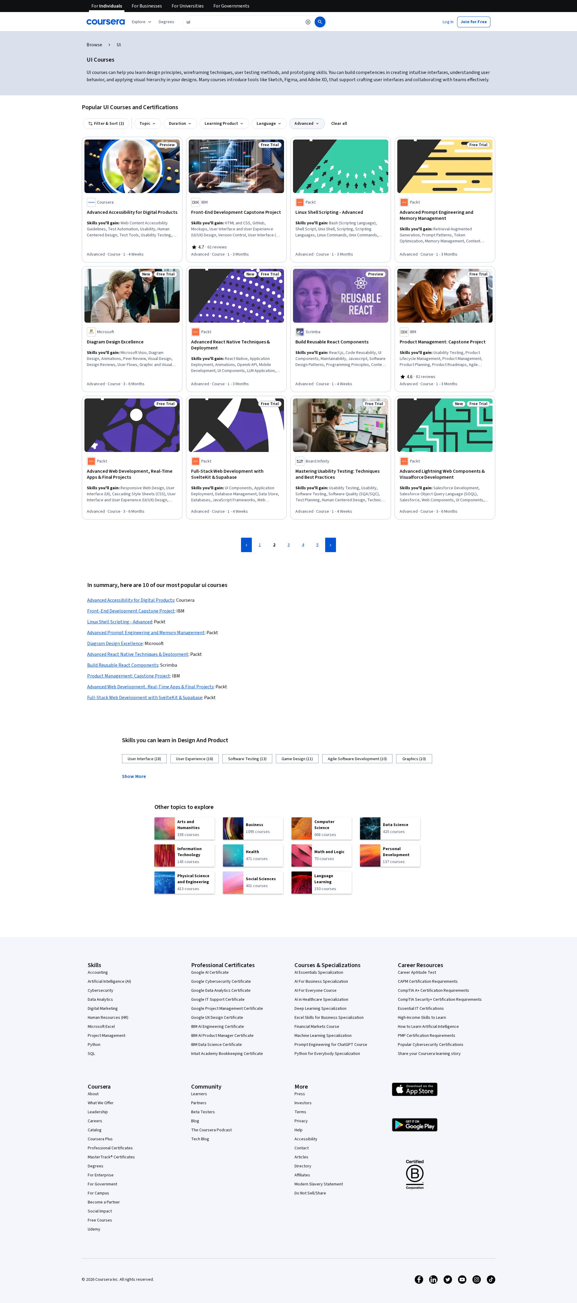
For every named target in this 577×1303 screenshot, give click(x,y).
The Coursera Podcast (211, 1130)
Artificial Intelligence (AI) (109, 982)
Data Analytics (100, 1000)
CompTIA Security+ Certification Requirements (440, 1000)
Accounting (98, 973)
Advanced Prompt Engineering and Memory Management (146, 632)
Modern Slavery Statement (319, 1184)
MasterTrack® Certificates (111, 1157)
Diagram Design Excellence (115, 643)
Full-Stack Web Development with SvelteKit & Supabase (144, 697)
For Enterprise (101, 1175)
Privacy (301, 1121)
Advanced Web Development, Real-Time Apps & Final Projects (150, 687)
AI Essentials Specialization (319, 973)
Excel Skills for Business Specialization (329, 1018)
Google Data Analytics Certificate (221, 991)
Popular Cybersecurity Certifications (430, 1045)
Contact (302, 1148)
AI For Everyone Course (316, 991)
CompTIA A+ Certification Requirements (433, 991)
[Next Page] (330, 545)
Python (94, 1045)
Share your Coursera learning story (429, 1054)
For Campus (98, 1193)
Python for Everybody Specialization (327, 1054)
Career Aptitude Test (417, 973)
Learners (199, 1094)
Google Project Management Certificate (227, 1009)
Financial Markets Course (317, 1027)
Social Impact (100, 1211)
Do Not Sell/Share (310, 1193)
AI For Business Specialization (321, 982)
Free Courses (100, 1220)
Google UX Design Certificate (217, 1018)
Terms (300, 1112)
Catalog (95, 1130)
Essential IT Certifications (421, 1009)
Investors (303, 1103)
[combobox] (242, 22)
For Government (102, 1184)
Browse (94, 44)
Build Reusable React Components (122, 665)
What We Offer (101, 1103)
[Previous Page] (246, 545)
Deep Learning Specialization (321, 1009)
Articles (301, 1157)
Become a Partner (104, 1202)
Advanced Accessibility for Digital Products (130, 600)
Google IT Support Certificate (218, 1000)
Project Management (106, 1036)
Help (299, 1130)
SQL (91, 1054)
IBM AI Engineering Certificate (217, 1027)
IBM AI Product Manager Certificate (222, 1036)
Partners (198, 1103)
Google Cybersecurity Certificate (221, 982)
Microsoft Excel (101, 1027)
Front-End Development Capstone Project (131, 611)
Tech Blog (200, 1139)
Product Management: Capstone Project (128, 676)
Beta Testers (203, 1112)
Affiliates (302, 1175)
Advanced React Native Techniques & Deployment (137, 654)
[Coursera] (106, 22)
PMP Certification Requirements (426, 1036)
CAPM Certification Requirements (428, 982)
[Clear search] (308, 22)
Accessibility (306, 1139)
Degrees (95, 1166)
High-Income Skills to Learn (422, 1018)
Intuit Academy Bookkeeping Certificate (227, 1054)
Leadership (98, 1112)
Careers (95, 1121)
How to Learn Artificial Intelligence (428, 1027)
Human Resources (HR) (108, 1018)
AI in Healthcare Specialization (321, 1000)
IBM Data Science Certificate (216, 1045)
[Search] (320, 22)
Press (300, 1094)
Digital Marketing (103, 1009)
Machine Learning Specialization (323, 1036)
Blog (195, 1121)
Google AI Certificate (210, 973)
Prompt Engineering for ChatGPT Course (331, 1045)
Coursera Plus (100, 1139)
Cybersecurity (100, 991)
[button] (166, 22)
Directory (303, 1166)
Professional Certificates (110, 1148)
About (93, 1094)
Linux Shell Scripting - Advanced (119, 622)
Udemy (94, 1229)
